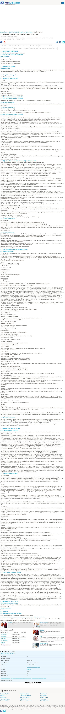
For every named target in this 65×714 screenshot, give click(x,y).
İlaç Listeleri (43, 693)
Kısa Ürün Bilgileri (24, 697)
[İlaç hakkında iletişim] (57, 43)
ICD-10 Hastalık (44, 701)
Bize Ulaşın (3, 697)
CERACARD (4, 634)
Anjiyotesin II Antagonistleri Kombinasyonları (23, 38)
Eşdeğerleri (26, 48)
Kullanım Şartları (4, 693)
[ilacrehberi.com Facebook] (1, 711)
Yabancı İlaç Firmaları (26, 701)
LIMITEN (3, 642)
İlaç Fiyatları (43, 695)
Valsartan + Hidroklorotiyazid (33, 667)
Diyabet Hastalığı (44, 643)
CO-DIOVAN (3, 636)
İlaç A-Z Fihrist (44, 697)
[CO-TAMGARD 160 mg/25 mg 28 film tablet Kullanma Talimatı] (1, 43)
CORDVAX (3, 638)
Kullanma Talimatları (25, 695)
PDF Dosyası (42, 48)
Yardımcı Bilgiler (4, 701)
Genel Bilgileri (34, 48)
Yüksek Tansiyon (44, 622)
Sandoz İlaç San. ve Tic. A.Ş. (8, 653)
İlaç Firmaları (23, 699)
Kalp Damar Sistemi (5, 38)
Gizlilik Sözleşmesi (5, 699)
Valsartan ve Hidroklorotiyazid (45, 38)
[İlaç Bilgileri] (14, 651)
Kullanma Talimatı (52, 48)
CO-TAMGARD (4, 640)
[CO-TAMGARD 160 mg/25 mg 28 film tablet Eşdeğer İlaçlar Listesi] (12, 630)
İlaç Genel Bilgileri (24, 693)
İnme (41, 636)
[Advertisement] (32, 18)
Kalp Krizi (10, 622)
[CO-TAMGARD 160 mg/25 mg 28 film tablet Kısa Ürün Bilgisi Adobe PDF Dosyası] (5, 43)
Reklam (2, 695)
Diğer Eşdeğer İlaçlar (5, 645)
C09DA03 (29, 669)
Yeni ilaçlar (43, 699)
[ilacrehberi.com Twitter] (4, 711)
